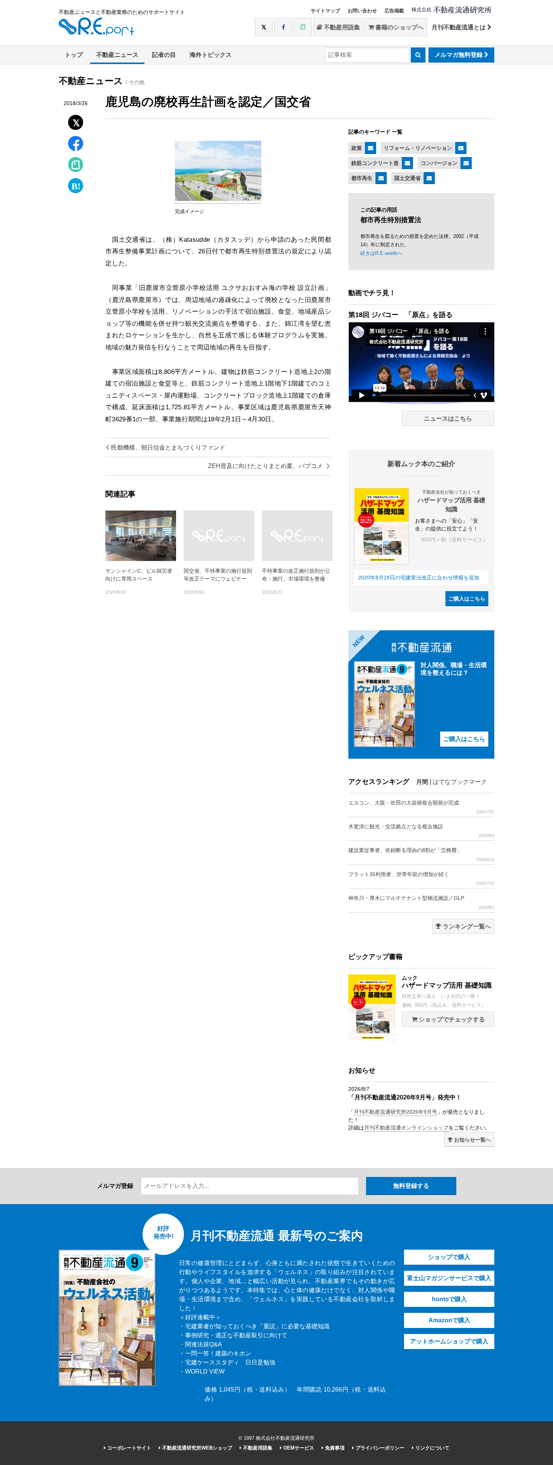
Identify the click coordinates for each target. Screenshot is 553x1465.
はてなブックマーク (460, 782)
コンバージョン (439, 163)
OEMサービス (298, 1448)
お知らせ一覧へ (472, 1140)
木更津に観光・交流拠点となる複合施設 (421, 830)
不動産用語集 (341, 27)
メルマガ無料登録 (459, 55)
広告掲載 (394, 11)
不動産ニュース (117, 55)
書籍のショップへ (399, 27)
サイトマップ (325, 11)
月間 (422, 782)
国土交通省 (407, 178)
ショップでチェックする (451, 1019)
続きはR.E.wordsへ (381, 253)
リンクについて (432, 1448)
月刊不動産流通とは (459, 27)
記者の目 (164, 55)
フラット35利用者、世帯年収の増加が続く (421, 878)
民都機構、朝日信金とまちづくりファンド (167, 447)
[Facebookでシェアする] (75, 144)
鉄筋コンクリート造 (375, 163)
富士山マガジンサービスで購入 (449, 1278)
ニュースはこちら (448, 418)
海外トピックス (211, 55)
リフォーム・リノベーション (418, 148)
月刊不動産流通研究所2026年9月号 (395, 1112)
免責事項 (334, 1448)
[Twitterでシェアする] (75, 120)
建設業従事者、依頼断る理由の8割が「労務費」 (421, 854)
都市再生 (361, 178)
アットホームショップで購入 (449, 1341)
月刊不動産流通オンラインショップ (406, 1128)
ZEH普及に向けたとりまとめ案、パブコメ (266, 466)
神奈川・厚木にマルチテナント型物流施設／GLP (421, 902)
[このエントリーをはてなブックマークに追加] (75, 184)
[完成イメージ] (218, 199)
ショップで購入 (449, 1257)
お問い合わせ (362, 11)
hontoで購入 (449, 1299)
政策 (356, 148)
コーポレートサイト (128, 1448)
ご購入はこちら (466, 599)
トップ (74, 55)
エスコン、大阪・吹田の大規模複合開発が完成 (421, 807)
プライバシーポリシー (379, 1448)
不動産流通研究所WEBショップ (196, 1448)
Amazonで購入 (449, 1320)
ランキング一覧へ (466, 926)
